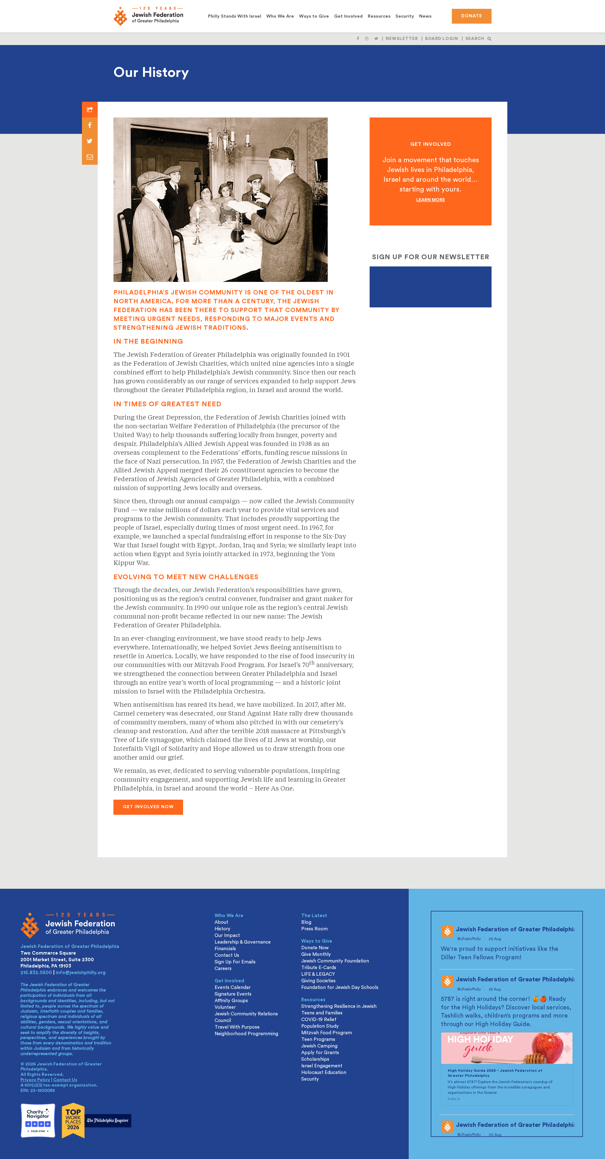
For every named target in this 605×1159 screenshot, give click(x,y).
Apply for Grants (320, 1052)
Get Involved (348, 16)
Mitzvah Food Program (326, 1033)
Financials (225, 948)
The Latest (314, 915)
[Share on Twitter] (90, 141)
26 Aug (495, 939)
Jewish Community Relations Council (246, 1017)
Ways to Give (314, 16)
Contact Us (65, 1080)
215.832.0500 (36, 972)
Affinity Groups (231, 1000)
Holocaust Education (323, 1072)
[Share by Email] (90, 157)
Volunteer (225, 1007)
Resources (379, 16)
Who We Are (280, 16)
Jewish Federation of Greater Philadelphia (516, 930)
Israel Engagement (321, 1066)
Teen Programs (318, 1039)
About (221, 922)
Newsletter (402, 39)
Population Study (320, 1026)
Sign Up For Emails (235, 962)
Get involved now (148, 807)
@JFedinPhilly (469, 939)
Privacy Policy (35, 1080)
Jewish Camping (319, 1046)
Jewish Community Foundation (335, 961)
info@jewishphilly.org (81, 972)
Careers (223, 968)
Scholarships (315, 1059)
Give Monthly (316, 954)
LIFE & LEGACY (318, 974)
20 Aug (495, 1135)
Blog (306, 922)
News (425, 16)
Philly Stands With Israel (234, 16)
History (222, 929)
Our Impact (227, 935)
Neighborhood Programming (246, 1033)
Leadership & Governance (243, 942)
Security (404, 16)
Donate (471, 16)
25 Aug (495, 989)
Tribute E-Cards (318, 967)
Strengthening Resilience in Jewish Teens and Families (339, 1009)
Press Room (314, 929)
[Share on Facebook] (90, 125)
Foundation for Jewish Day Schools (339, 987)
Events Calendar (233, 987)
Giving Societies (318, 981)
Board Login (441, 39)
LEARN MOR (429, 200)
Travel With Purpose (237, 1027)
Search (474, 39)
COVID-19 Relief (319, 1019)
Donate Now (315, 947)
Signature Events (233, 994)
